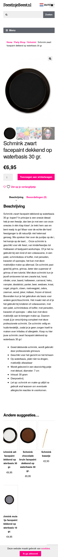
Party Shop (19, 42)
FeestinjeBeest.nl (17, 5)
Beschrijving (16, 197)
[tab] (16, 197)
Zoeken (49, 14)
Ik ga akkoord (30, 553)
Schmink (31, 42)
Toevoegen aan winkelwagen (36, 177)
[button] (50, 58)
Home (9, 42)
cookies (45, 548)
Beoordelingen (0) (36, 197)
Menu (12, 30)
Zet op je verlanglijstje (23, 187)
